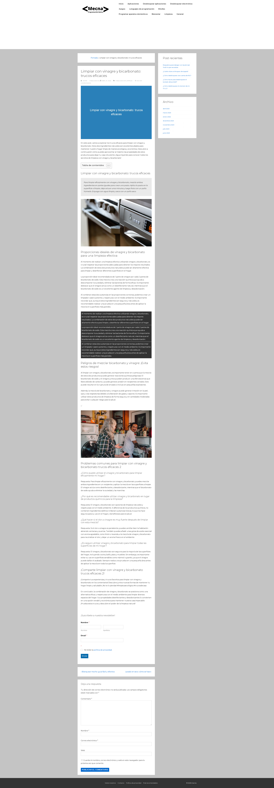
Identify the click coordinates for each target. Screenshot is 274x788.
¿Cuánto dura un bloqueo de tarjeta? (175, 71)
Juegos (122, 9)
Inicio (121, 4)
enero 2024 (167, 117)
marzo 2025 (167, 113)
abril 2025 (166, 108)
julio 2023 (166, 129)
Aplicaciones (133, 4)
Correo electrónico (89, 741)
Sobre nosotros (110, 783)
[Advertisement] (137, 34)
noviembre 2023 (168, 125)
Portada (94, 58)
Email (84, 636)
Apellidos (106, 630)
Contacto (121, 783)
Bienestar (156, 14)
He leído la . (98, 650)
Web (83, 750)
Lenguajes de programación (141, 9)
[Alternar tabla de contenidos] (107, 165)
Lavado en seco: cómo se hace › (138, 672)
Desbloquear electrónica (181, 4)
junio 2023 (166, 133)
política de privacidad (103, 650)
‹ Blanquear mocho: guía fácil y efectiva (98, 672)
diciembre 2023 (168, 121)
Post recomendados (150, 783)
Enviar (84, 656)
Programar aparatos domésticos (133, 14)
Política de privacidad (133, 783)
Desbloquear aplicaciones (154, 4)
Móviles (161, 9)
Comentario (86, 699)
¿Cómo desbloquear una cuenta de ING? (177, 75)
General (180, 14)
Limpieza (169, 14)
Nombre (84, 630)
